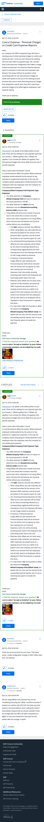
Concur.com (7, 765)
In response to (14, 643)
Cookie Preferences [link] (16, 810)
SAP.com (6, 780)
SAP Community (9, 787)
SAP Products (8, 784)
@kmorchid (6, 151)
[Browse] (4, 9)
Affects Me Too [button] (8, 109)
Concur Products (9, 769)
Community (18, 3)
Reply (8, 120)
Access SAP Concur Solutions (13, 762)
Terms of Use (15, 808)
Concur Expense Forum (12, 14)
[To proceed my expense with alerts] (38, 385)
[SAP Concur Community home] (7, 3)
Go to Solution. (14, 102)
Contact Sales (8, 773)
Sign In (38, 3)
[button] (40, 31)
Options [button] (7, 20)
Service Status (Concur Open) (13, 795)
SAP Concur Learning (10, 799)
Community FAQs (9, 751)
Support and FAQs (9, 754)
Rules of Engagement (10, 747)
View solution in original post (12, 360)
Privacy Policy (7, 808)
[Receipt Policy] (42, 385)
